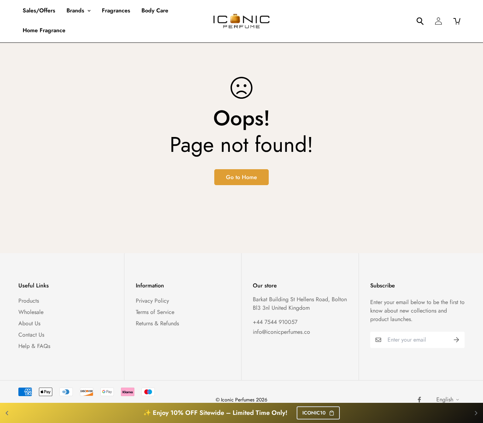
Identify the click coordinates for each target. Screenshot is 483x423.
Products (28, 301)
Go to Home (241, 177)
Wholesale (30, 312)
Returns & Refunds (157, 323)
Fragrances (116, 10)
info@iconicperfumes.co (281, 332)
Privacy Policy (152, 301)
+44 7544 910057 (275, 322)
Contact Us (31, 335)
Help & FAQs (34, 346)
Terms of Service (155, 312)
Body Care (154, 10)
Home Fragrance (44, 30)
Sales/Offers (39, 10)
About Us (29, 323)
